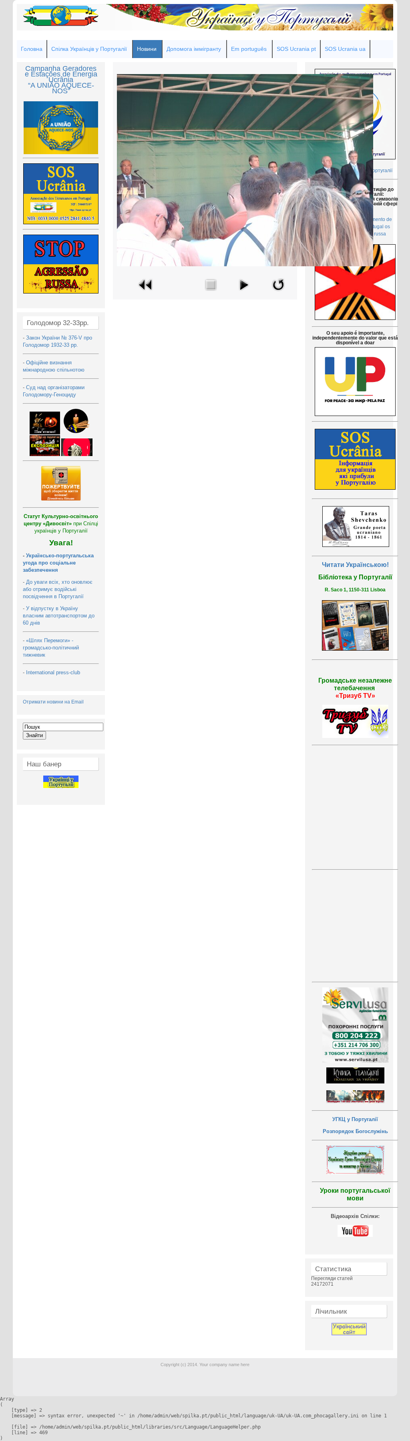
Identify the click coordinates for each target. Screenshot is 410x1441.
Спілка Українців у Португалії (89, 49)
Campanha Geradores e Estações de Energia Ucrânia (61, 74)
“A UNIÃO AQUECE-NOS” (61, 88)
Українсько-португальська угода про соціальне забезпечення (58, 563)
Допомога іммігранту (194, 49)
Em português (249, 49)
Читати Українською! (355, 564)
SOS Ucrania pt (296, 49)
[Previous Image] (145, 292)
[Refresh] (278, 292)
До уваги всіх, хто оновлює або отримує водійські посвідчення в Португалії (57, 589)
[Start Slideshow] (243, 292)
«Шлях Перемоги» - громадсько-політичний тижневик (51, 647)
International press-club (54, 672)
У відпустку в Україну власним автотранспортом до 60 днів (58, 615)
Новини (147, 49)
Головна (31, 49)
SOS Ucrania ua (345, 49)
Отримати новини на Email (53, 702)
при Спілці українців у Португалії (61, 523)
